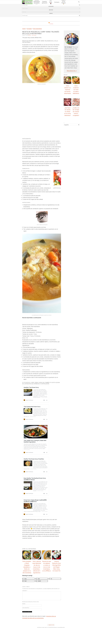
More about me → (72, 70)
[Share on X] (1, 313)
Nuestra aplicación (44, 2)
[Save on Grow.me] (1, 321)
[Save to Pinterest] (1, 316)
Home (24, 28)
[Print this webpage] (1, 318)
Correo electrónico (25, 607)
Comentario (24, 590)
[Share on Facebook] (1, 310)
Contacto (56, 2)
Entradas (29, 28)
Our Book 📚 (50, 2)
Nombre (23, 603)
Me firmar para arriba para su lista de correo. (30, 601)
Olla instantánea (37, 28)
